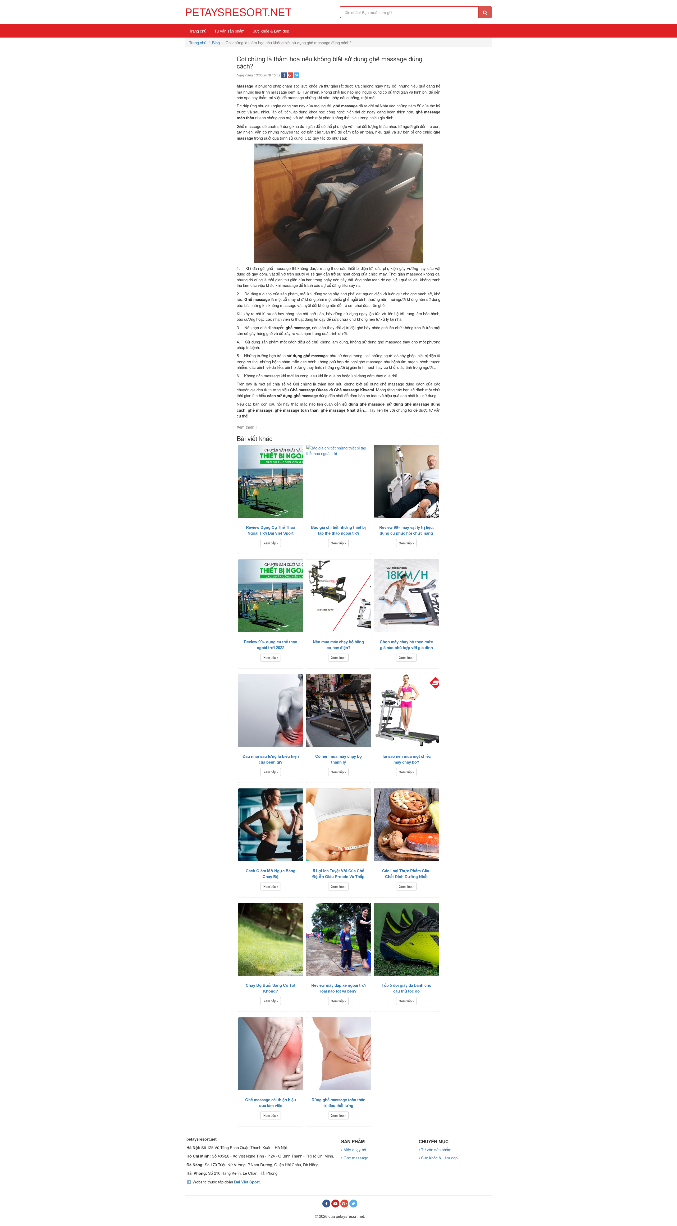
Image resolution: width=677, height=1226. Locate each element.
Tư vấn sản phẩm (229, 31)
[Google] (344, 1203)
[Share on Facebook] (284, 75)
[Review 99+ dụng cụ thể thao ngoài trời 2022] (270, 595)
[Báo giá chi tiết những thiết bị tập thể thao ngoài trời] (338, 481)
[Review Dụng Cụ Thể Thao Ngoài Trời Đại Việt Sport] (270, 481)
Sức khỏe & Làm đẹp (271, 31)
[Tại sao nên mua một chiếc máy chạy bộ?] (406, 710)
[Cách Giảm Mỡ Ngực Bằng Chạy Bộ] (270, 824)
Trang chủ (197, 31)
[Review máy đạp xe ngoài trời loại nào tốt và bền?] (338, 939)
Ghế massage (355, 1157)
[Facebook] (326, 1203)
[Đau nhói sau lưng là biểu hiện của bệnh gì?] (270, 710)
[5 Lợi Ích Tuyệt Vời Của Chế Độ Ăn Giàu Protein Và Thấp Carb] (338, 824)
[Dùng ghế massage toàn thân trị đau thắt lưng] (338, 1053)
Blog (216, 42)
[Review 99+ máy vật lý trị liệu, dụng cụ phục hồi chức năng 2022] (406, 481)
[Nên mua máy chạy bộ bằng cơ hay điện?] (338, 595)
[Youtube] (335, 1203)
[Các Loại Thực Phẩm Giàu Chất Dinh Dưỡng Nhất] (406, 824)
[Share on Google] (290, 75)
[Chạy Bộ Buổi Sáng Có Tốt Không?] (270, 939)
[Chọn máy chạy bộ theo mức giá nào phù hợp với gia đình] (406, 595)
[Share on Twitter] (296, 75)
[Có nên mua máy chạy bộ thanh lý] (338, 710)
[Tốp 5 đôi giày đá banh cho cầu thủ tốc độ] (406, 939)
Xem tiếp (270, 543)
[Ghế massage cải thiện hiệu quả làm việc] (270, 1053)
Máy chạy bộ (354, 1149)
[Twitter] (353, 1203)
